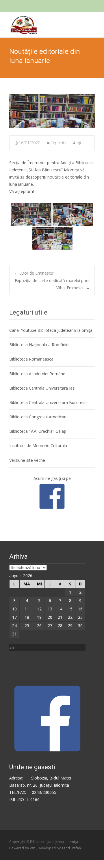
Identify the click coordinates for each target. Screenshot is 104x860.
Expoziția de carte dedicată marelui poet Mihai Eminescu (52, 284)
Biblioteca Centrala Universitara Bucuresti (48, 402)
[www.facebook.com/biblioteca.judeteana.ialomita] (52, 496)
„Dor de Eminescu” (34, 273)
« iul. (13, 647)
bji (79, 142)
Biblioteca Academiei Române (37, 373)
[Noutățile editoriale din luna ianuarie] (52, 111)
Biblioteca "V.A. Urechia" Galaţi (37, 431)
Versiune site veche (27, 460)
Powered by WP (22, 848)
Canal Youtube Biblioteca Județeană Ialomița (50, 330)
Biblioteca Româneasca (31, 359)
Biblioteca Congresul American (37, 417)
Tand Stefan (71, 848)
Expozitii (58, 142)
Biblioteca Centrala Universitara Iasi (42, 388)
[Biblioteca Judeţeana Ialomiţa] (20, 23)
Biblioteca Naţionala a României (39, 344)
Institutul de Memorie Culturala (38, 445)
